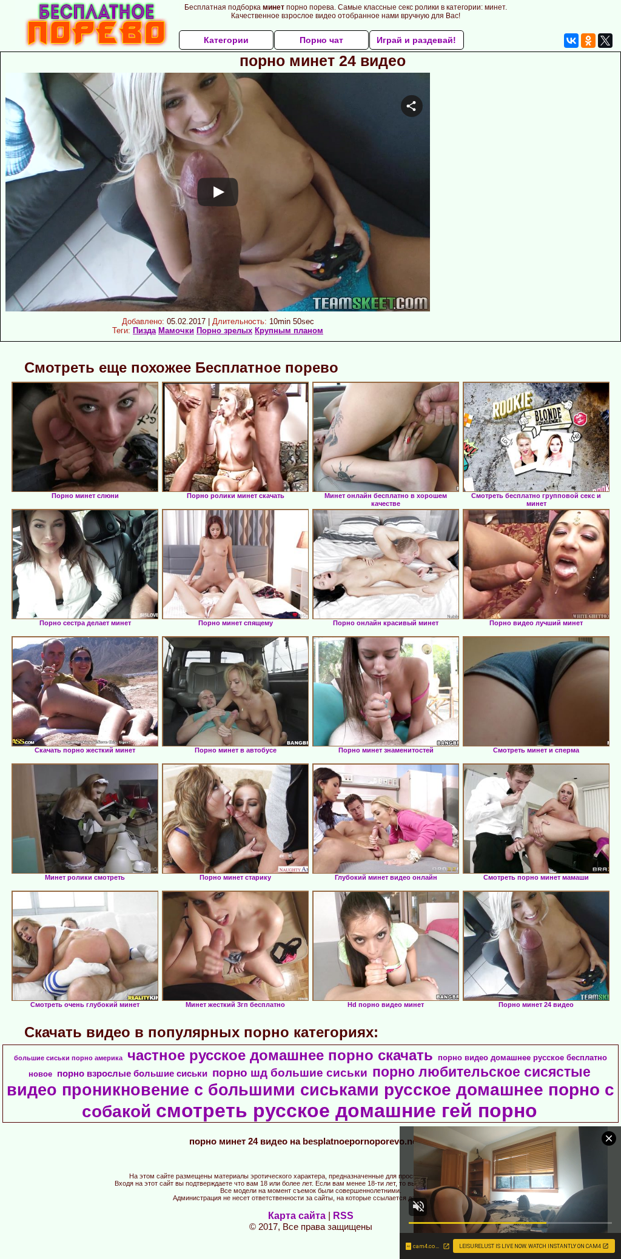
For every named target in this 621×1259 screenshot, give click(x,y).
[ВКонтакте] (571, 40)
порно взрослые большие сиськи (132, 1073)
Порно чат (321, 40)
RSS (343, 1216)
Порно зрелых (224, 330)
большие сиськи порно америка (68, 1057)
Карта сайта (297, 1216)
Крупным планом (289, 330)
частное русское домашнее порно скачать (280, 1055)
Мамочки (176, 330)
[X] (605, 40)
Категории (226, 40)
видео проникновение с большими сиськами (193, 1090)
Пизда (144, 330)
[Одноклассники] (588, 40)
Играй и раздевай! (416, 40)
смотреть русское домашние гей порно (346, 1110)
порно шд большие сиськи (290, 1072)
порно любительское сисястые (481, 1072)
